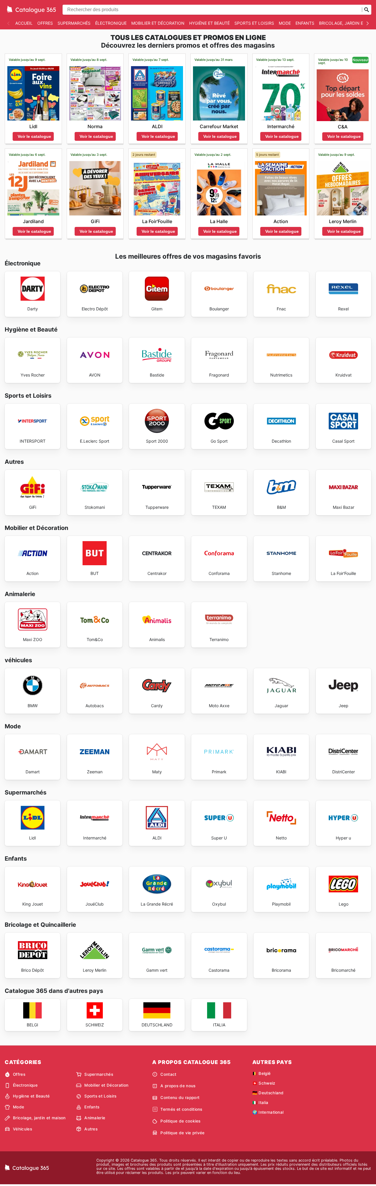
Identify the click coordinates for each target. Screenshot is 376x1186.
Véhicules (22, 1129)
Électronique (111, 23)
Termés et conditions (181, 1109)
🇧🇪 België (261, 1073)
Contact (168, 1074)
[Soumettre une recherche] (366, 9)
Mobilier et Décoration (157, 23)
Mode (285, 23)
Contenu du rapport (179, 1097)
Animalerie (94, 1117)
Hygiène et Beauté (209, 23)
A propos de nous (177, 1085)
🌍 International (268, 1112)
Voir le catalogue (34, 136)
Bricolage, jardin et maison (39, 1117)
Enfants (305, 23)
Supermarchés (74, 23)
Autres (91, 1129)
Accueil (24, 23)
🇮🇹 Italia (260, 1102)
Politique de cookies (180, 1121)
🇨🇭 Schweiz (264, 1083)
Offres (45, 23)
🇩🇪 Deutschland (268, 1092)
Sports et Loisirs (254, 23)
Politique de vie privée (182, 1132)
